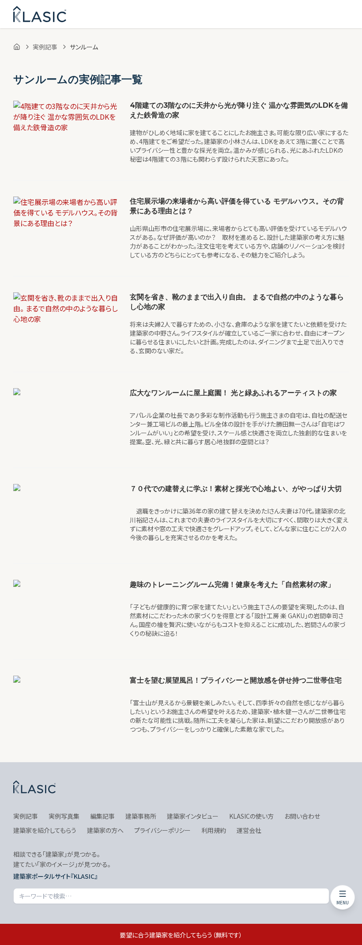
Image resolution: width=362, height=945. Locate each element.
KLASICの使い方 (251, 816)
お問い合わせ (302, 816)
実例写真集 (64, 816)
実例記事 (45, 46)
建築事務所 (140, 816)
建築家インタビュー (193, 816)
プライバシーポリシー (162, 830)
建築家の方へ (105, 830)
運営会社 (249, 830)
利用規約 (213, 830)
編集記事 (102, 816)
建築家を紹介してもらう (44, 830)
